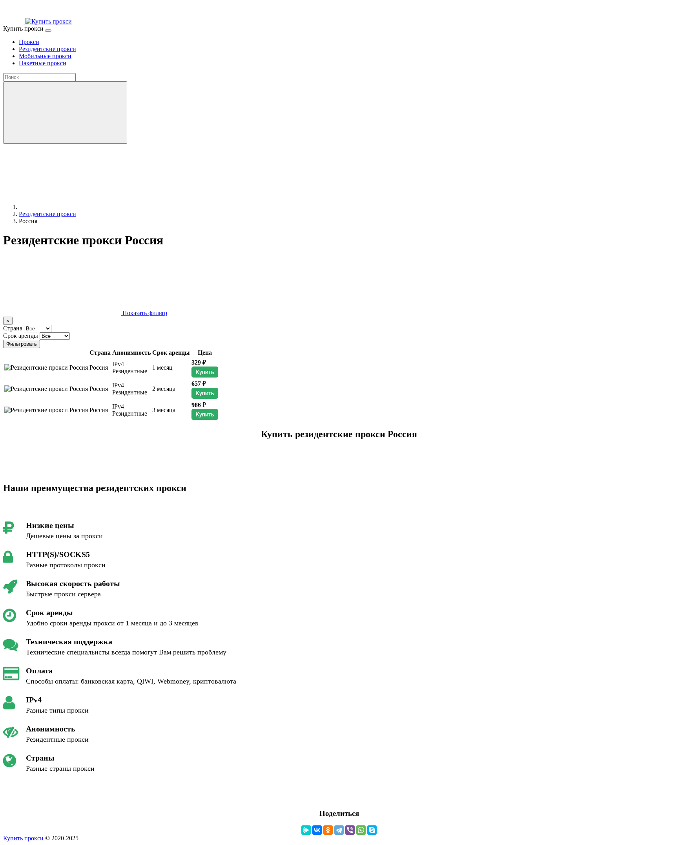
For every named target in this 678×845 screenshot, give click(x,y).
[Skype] (372, 830)
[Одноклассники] (328, 830)
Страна (12, 328)
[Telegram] (339, 830)
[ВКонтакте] (317, 830)
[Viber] (350, 830)
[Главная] (78, 206)
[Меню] (48, 30)
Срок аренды (20, 335)
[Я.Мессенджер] (306, 830)
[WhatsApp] (361, 830)
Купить (204, 372)
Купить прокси (24, 838)
